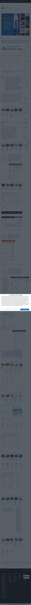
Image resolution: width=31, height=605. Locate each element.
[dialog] (15, 302)
